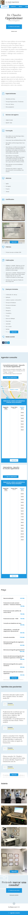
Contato (13, 6)
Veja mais (14, 242)
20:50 (22, 537)
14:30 (22, 502)
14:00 (22, 412)
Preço (20, 6)
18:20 (22, 522)
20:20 (22, 534)
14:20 (22, 415)
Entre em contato (14, 895)
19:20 (22, 528)
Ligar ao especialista (11, 377)
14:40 (22, 418)
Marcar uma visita (15, 26)
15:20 (22, 421)
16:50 (22, 514)
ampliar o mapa (14, 389)
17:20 (22, 516)
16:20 (22, 430)
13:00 (22, 494)
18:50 (22, 525)
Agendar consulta (15, 913)
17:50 (22, 519)
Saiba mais (14, 31)
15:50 (22, 508)
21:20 (22, 539)
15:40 (22, 424)
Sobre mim (5, 6)
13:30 (22, 496)
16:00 (22, 427)
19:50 (22, 531)
